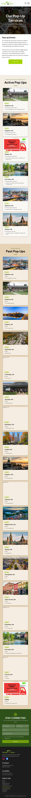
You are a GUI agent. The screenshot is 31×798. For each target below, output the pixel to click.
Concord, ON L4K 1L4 (7, 774)
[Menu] (28, 3)
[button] (25, 3)
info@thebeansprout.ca (7, 765)
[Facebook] (7, 758)
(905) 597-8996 (6, 767)
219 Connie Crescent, (7, 773)
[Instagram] (3, 758)
